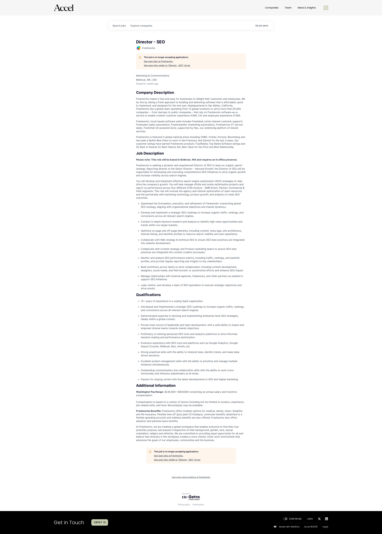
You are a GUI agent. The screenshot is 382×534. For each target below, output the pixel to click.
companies (141, 25)
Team (288, 7)
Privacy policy (184, 504)
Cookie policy (198, 504)
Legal (325, 527)
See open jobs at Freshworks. (158, 61)
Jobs (310, 518)
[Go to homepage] (63, 7)
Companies (271, 7)
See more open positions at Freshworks (191, 477)
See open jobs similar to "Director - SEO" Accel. (167, 65)
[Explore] (326, 7)
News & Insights (307, 7)
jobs (119, 25)
